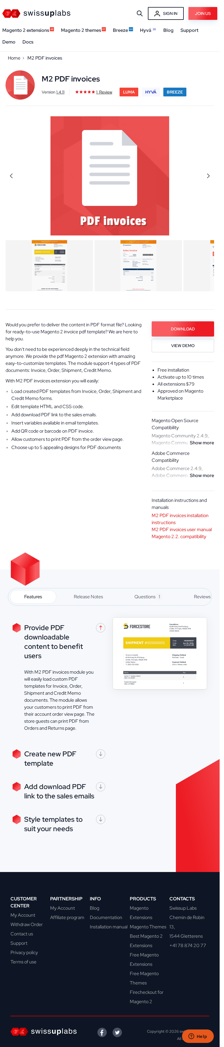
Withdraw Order (26, 924)
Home (14, 58)
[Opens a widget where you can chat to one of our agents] (198, 1036)
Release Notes (88, 597)
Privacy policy (24, 952)
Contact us (21, 934)
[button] (49, 265)
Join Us (203, 13)
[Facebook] (102, 1032)
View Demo (183, 345)
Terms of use (23, 962)
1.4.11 (60, 92)
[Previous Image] (11, 176)
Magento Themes (148, 927)
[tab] (33, 597)
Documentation (106, 917)
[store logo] (36, 13)
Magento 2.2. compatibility (179, 536)
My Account (22, 915)
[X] (117, 1032)
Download (183, 329)
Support (18, 943)
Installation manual (108, 927)
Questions (147, 597)
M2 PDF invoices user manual (182, 529)
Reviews (204, 597)
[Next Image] (208, 176)
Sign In (170, 13)
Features (33, 597)
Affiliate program (67, 917)
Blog (94, 908)
